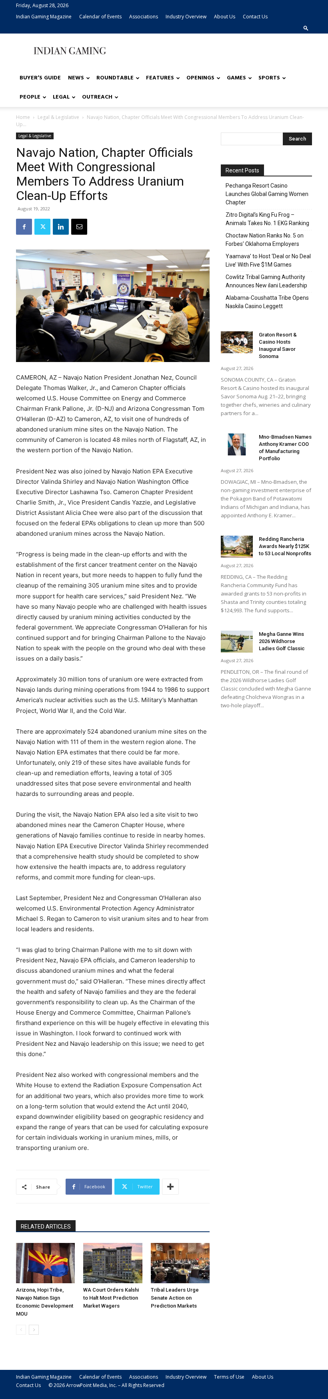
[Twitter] (42, 227)
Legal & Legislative (58, 117)
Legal (61, 97)
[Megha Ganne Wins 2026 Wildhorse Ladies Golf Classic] (237, 642)
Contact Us (255, 16)
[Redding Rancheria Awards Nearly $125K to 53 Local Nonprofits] (237, 547)
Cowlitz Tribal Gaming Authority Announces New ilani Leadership (266, 281)
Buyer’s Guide (40, 78)
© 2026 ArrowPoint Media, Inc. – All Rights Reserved (106, 1385)
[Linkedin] (61, 227)
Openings (200, 78)
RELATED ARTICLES (46, 1226)
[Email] (79, 227)
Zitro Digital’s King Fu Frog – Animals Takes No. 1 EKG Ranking (267, 219)
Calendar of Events (100, 16)
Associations (143, 16)
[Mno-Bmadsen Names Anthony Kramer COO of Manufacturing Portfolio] (237, 444)
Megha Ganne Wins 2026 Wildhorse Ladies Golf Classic (282, 641)
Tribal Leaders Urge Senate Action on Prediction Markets (175, 1298)
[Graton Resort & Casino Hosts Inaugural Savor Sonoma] (237, 342)
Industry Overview (186, 16)
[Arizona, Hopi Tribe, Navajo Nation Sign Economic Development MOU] (45, 1263)
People (30, 97)
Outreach (97, 97)
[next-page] (34, 1330)
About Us (224, 16)
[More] (170, 1187)
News (76, 78)
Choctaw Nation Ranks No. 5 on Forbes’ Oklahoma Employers (265, 239)
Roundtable (115, 78)
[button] (306, 28)
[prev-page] (21, 1330)
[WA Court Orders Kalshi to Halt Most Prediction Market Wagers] (112, 1263)
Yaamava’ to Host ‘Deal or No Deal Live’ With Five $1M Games (268, 260)
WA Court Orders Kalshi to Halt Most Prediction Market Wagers (111, 1298)
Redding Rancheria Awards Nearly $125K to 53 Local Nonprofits (285, 546)
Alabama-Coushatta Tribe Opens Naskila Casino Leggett (267, 302)
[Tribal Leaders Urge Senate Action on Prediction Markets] (180, 1263)
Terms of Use (229, 1376)
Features (160, 78)
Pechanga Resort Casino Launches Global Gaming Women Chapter (267, 194)
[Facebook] (24, 227)
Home (23, 117)
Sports (269, 78)
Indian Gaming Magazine (44, 16)
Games (236, 78)
